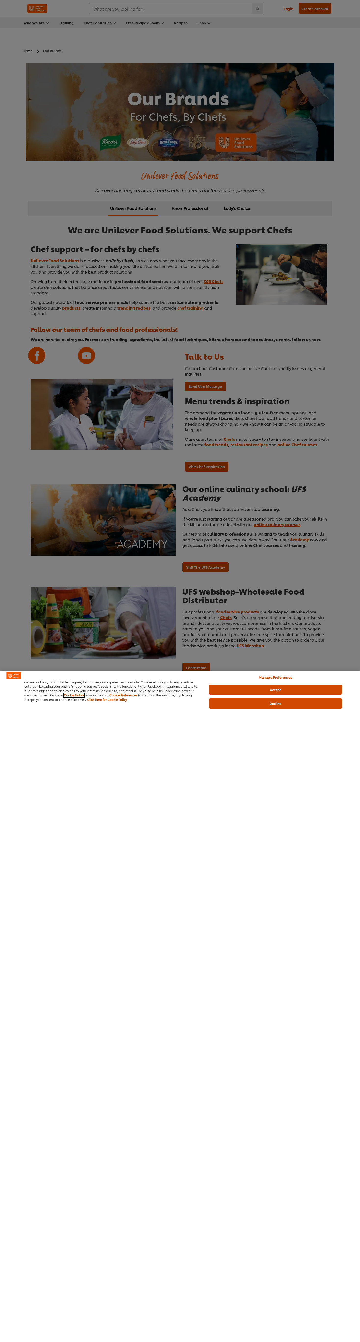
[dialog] (180, 1006)
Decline (275, 703)
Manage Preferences (275, 677)
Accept (275, 689)
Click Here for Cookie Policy (107, 699)
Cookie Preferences (123, 695)
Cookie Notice (74, 695)
